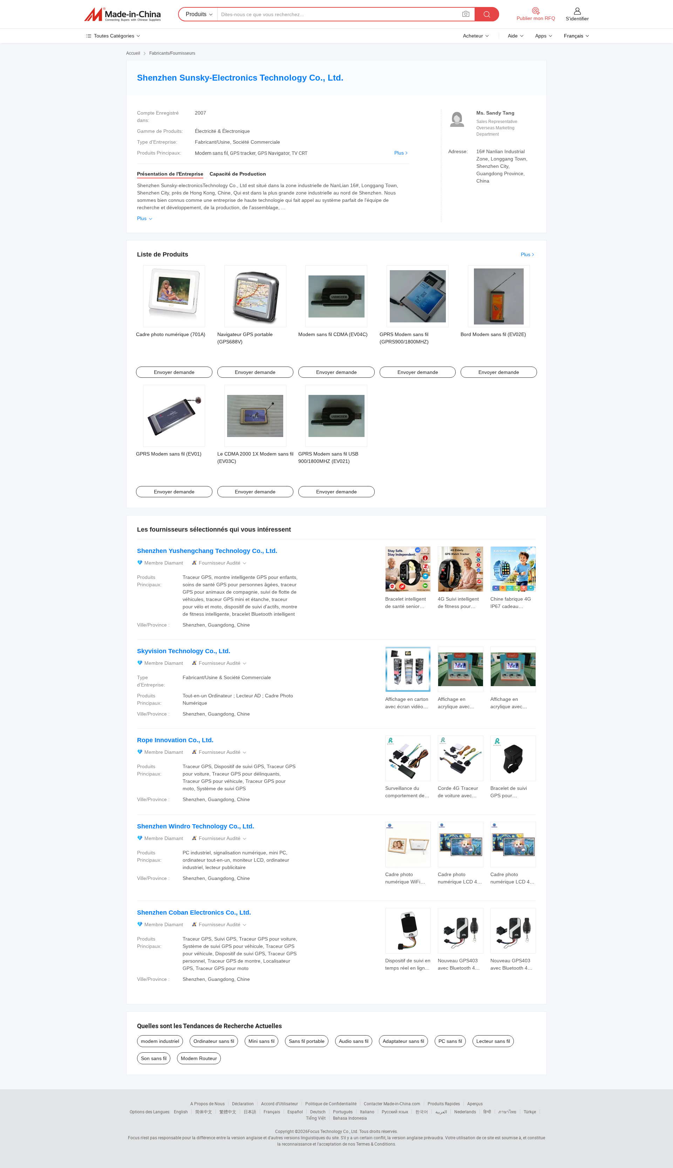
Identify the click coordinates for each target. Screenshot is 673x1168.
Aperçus (475, 1103)
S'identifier (577, 18)
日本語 (250, 1111)
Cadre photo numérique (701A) (170, 334)
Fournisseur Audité (223, 563)
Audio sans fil (353, 1041)
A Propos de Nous (207, 1103)
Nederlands (465, 1111)
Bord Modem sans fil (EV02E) (493, 334)
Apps (540, 36)
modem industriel (160, 1041)
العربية (441, 1111)
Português (343, 1111)
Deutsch (318, 1111)
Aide (513, 36)
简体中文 (203, 1111)
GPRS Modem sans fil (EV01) (169, 454)
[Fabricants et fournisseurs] (122, 14)
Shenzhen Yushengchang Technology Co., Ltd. (207, 550)
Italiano (367, 1111)
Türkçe (530, 1111)
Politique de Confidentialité (330, 1103)
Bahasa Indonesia (350, 1118)
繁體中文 (227, 1111)
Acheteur (473, 36)
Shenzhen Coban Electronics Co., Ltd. (194, 912)
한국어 (421, 1111)
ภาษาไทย (507, 1111)
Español (295, 1111)
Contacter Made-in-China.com (392, 1103)
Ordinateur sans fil (213, 1041)
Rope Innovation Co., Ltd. (175, 740)
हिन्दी (487, 1111)
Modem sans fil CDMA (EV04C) (333, 334)
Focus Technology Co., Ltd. (333, 1131)
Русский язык (395, 1111)
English (181, 1111)
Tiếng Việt (316, 1118)
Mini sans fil (261, 1041)
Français (272, 1111)
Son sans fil (153, 1058)
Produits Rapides (444, 1103)
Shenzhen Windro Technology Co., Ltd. (195, 826)
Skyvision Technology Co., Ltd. (183, 651)
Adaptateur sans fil (403, 1041)
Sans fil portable (307, 1041)
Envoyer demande (174, 372)
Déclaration (243, 1103)
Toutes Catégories (114, 36)
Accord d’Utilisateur (279, 1103)
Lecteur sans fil (493, 1041)
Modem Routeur (199, 1058)
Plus (399, 153)
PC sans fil (450, 1041)
